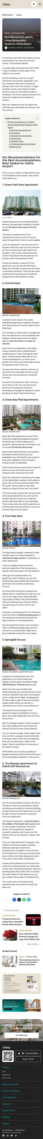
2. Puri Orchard (14, 133)
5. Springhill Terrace (16, 141)
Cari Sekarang (21, 1035)
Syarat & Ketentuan (7, 1130)
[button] (28, 1059)
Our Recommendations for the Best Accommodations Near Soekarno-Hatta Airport (22, 125)
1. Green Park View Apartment (20, 130)
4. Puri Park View (15, 139)
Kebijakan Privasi (20, 1130)
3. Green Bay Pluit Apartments (20, 136)
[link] (12, 991)
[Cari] (34, 4)
